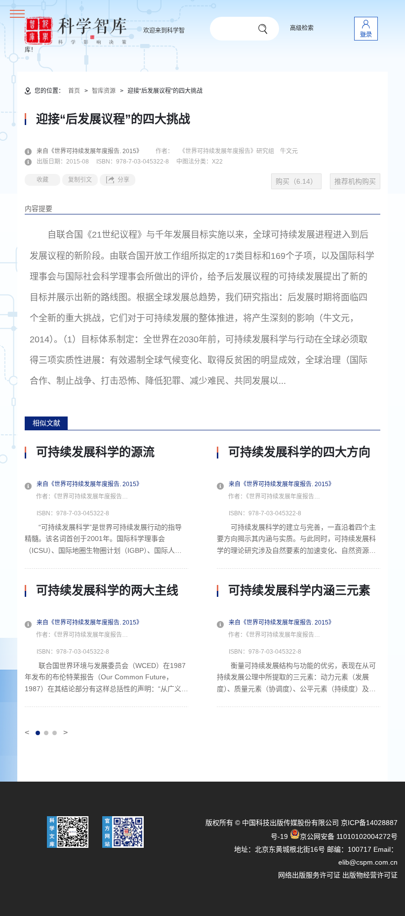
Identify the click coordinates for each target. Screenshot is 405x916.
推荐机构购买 (355, 181)
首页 (74, 90)
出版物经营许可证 (370, 875)
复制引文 (80, 179)
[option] (106, 576)
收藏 (42, 179)
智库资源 (104, 90)
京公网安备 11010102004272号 (349, 836)
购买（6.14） (296, 181)
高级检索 (302, 28)
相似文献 (46, 423)
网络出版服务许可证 (309, 875)
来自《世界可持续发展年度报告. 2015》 (95, 151)
